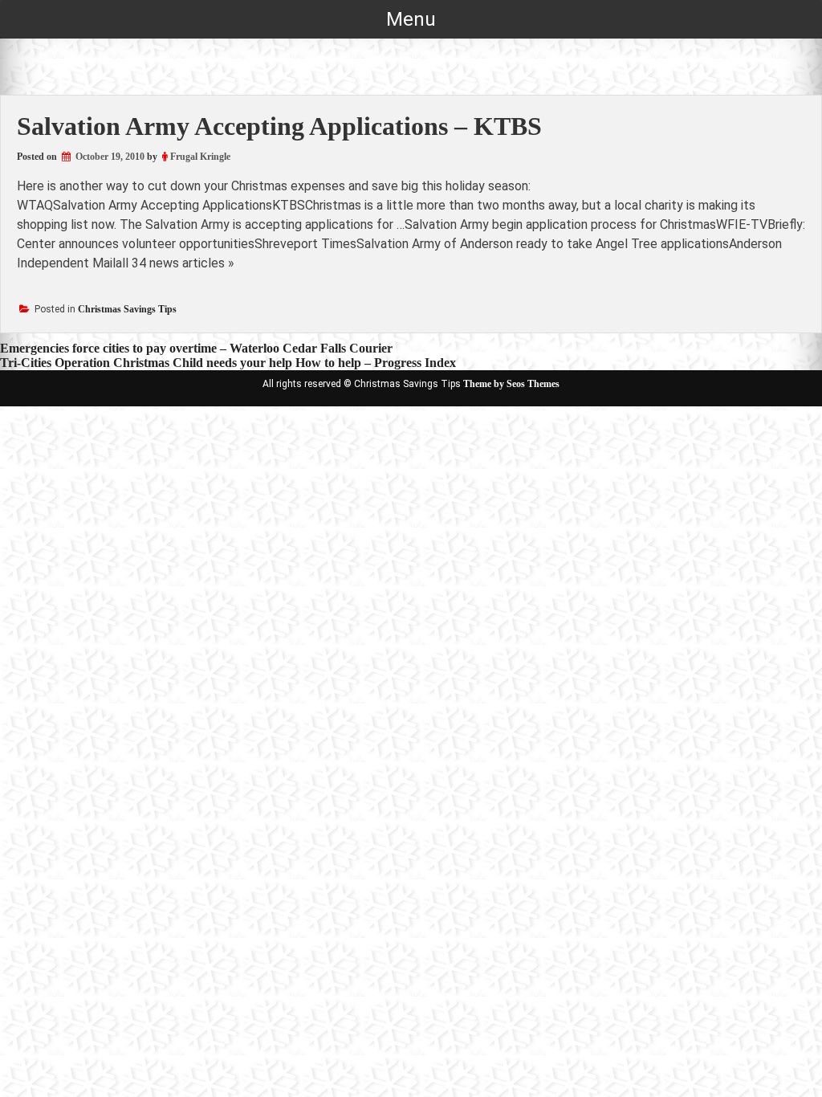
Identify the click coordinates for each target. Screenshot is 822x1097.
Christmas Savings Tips (127, 309)
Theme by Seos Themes (511, 383)
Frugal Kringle (200, 156)
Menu (411, 19)
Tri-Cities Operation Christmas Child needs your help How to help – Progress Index (228, 362)
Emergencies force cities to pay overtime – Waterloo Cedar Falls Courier (196, 348)
